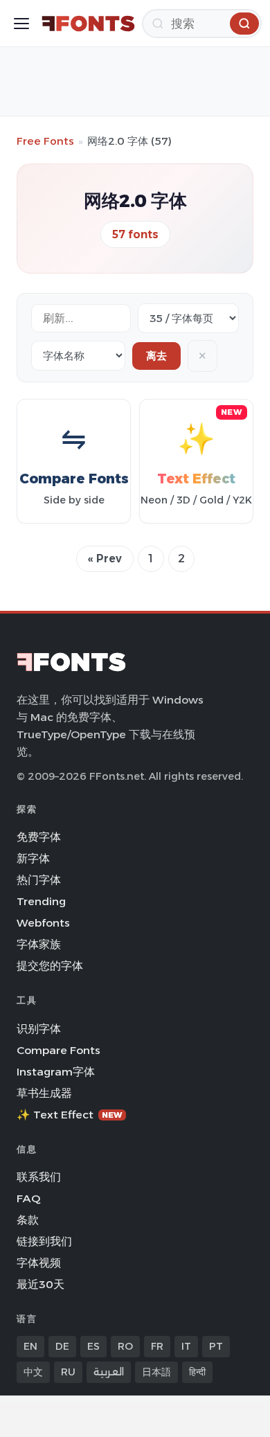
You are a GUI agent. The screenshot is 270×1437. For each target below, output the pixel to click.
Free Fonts (45, 141)
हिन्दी (197, 1372)
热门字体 (39, 879)
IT (186, 1346)
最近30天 (40, 1284)
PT (216, 1346)
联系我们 (39, 1177)
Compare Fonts (58, 1050)
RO (125, 1346)
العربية (108, 1372)
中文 (33, 1372)
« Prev (105, 558)
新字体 (33, 858)
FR (157, 1346)
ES (93, 1346)
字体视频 (39, 1262)
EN (30, 1346)
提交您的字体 (50, 965)
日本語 (156, 1372)
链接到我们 (44, 1241)
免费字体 (39, 837)
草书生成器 (44, 1093)
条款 (28, 1219)
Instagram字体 (56, 1071)
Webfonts (43, 922)
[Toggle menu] (21, 23)
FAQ (28, 1198)
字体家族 (39, 944)
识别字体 (39, 1028)
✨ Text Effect (70, 1114)
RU (68, 1372)
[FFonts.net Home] (88, 23)
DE (62, 1346)
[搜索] (244, 23)
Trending (41, 901)
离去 (156, 355)
